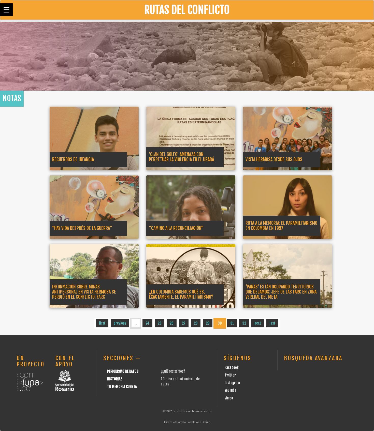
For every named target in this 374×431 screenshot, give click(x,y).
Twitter (230, 375)
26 (172, 323)
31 (232, 323)
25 (159, 323)
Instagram (232, 383)
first (102, 323)
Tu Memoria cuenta (122, 386)
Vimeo (229, 398)
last (272, 323)
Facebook (232, 367)
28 (195, 323)
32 (244, 323)
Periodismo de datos (122, 371)
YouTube (230, 390)
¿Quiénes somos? (173, 371)
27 (183, 323)
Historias (114, 379)
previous (120, 323)
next (257, 323)
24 (147, 323)
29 (207, 323)
